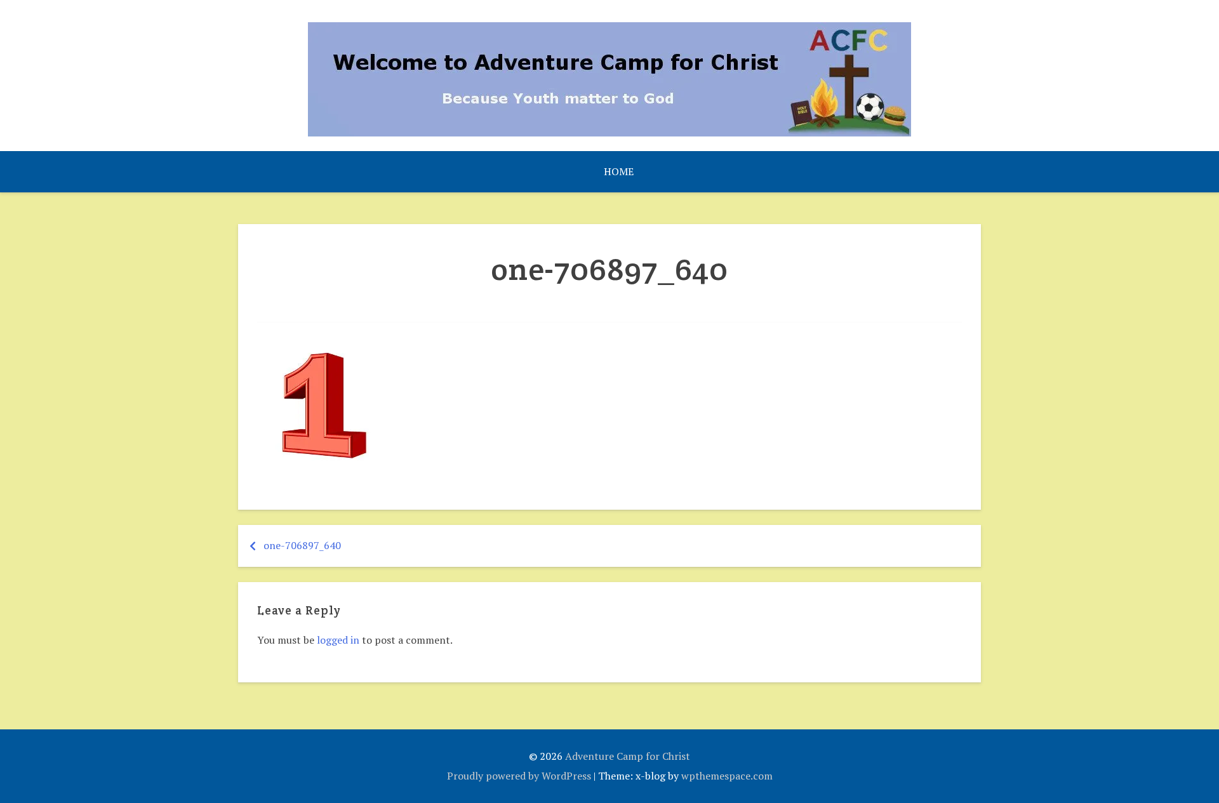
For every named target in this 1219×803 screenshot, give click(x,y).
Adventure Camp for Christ (627, 756)
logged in (338, 640)
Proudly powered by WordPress (519, 776)
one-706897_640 (302, 545)
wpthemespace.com (727, 776)
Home (619, 171)
